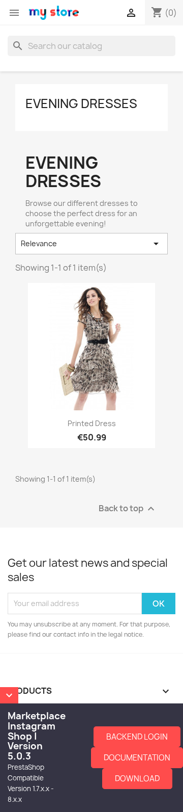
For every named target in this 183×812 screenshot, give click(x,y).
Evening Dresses (81, 103)
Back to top (128, 508)
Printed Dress (92, 423)
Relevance (91, 244)
